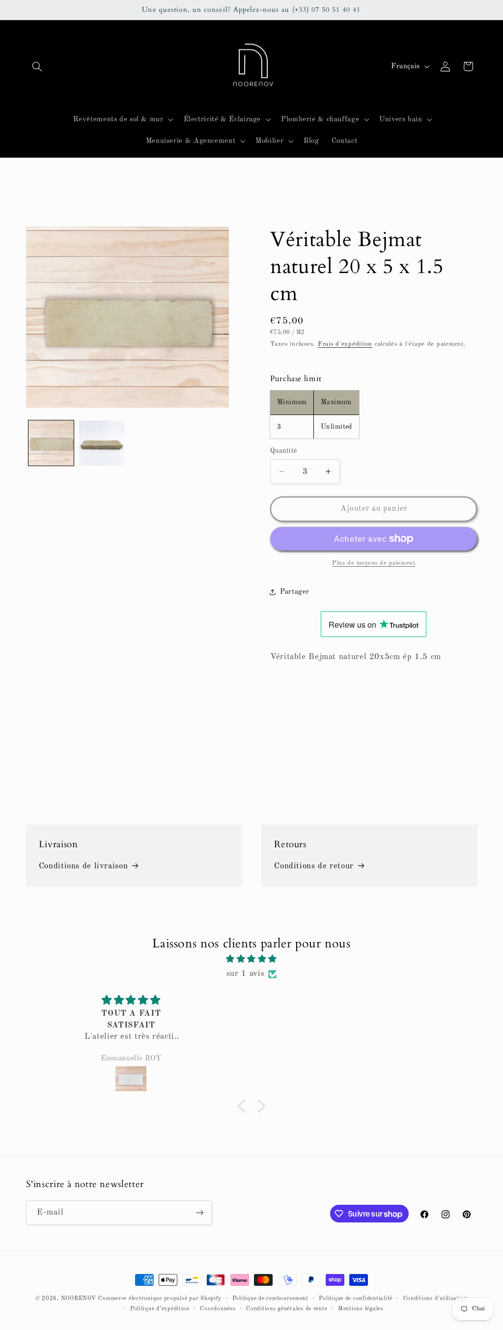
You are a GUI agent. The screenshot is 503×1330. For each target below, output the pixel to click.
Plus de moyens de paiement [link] (373, 563)
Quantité (283, 451)
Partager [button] (294, 591)
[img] (251, 959)
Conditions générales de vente (286, 1309)
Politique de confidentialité (355, 1299)
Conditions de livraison (83, 866)
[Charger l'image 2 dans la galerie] (101, 443)
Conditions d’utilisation (435, 1299)
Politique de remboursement (270, 1299)
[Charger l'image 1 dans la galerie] (51, 443)
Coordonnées (217, 1309)
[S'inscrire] (199, 1212)
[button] (37, 66)
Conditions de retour (314, 866)
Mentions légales (361, 1309)
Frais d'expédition (345, 344)
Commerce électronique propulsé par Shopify (160, 1299)
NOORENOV (78, 1299)
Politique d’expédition (160, 1309)
